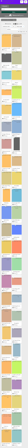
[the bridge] (17, 178)
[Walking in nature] (17, 436)
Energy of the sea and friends (8, 134)
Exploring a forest (17, 254)
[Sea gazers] (17, 315)
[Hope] (17, 57)
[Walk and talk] (6, 57)
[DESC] (14, 26)
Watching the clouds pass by (18, 306)
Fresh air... (6, 426)
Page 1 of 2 (22, 31)
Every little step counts (17, 220)
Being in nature (6, 392)
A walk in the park (16, 374)
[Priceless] (17, 350)
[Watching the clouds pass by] (17, 298)
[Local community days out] (17, 109)
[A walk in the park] (17, 367)
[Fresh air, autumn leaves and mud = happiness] (6, 418)
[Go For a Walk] (6, 332)
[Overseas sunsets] (6, 298)
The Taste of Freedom (17, 340)
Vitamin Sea (16, 392)
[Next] (26, 31)
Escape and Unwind (6, 443)
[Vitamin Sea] (17, 384)
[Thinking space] (17, 264)
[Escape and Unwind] (6, 436)
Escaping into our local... (18, 99)
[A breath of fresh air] (17, 161)
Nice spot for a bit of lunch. (8, 323)
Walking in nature (17, 443)
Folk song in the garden (7, 185)
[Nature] (17, 75)
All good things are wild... (18, 134)
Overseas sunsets (6, 306)
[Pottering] (6, 195)
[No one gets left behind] (17, 195)
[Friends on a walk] (6, 161)
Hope (16, 65)
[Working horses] (6, 246)
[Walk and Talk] (17, 418)
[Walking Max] (17, 229)
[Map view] (21, 24)
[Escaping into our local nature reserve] (17, 92)
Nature (16, 82)
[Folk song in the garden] (6, 178)
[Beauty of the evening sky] (6, 401)
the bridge (16, 185)
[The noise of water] (6, 367)
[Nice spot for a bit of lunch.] (6, 315)
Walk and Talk (16, 426)
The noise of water (6, 374)
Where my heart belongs (7, 82)
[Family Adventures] (6, 350)
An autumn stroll (6, 48)
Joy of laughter (6, 288)
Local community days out (18, 117)
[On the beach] (6, 92)
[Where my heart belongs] (6, 75)
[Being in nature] (6, 384)
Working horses (6, 254)
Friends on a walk (6, 168)
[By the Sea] (6, 212)
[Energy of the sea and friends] (6, 126)
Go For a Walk (6, 340)
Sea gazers (16, 323)
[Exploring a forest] (17, 246)
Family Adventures (6, 357)
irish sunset (6, 117)
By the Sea (6, 220)
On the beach (6, 99)
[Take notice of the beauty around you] (17, 143)
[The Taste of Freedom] (17, 332)
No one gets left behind (17, 202)
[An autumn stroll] (6, 40)
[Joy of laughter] (6, 281)
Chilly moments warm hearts (8, 271)
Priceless (17, 357)
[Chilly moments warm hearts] (6, 264)
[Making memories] (6, 143)
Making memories (6, 151)
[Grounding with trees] (17, 281)
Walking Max (17, 237)
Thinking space (16, 271)
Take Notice (16, 409)
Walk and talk (6, 65)
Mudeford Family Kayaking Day (19, 48)
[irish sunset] (6, 109)
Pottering (6, 202)
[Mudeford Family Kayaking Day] (17, 40)
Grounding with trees (17, 288)
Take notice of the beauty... (18, 151)
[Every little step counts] (17, 212)
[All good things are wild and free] (17, 126)
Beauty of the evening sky (8, 409)
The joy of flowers (6, 237)
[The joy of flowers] (6, 229)
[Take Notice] (17, 401)
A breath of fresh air (17, 168)
